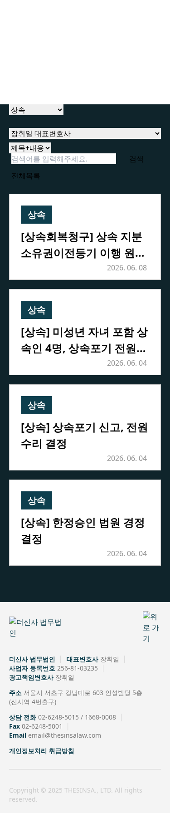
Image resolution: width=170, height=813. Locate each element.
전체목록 (25, 176)
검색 (136, 159)
